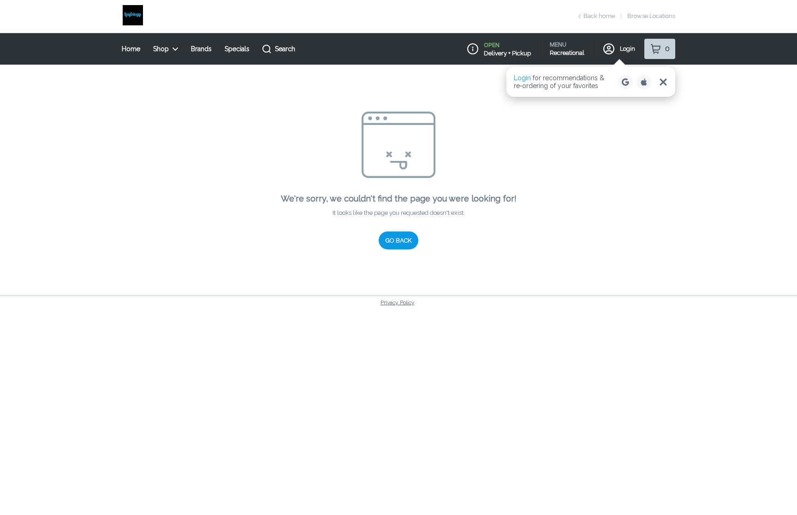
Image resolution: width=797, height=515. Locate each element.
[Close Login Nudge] (663, 82)
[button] (590, 82)
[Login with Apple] (643, 82)
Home (131, 49)
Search (285, 49)
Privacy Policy (398, 302)
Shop (161, 49)
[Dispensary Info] (472, 48)
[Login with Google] (625, 82)
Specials (237, 49)
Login (627, 48)
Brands (201, 49)
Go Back (398, 240)
